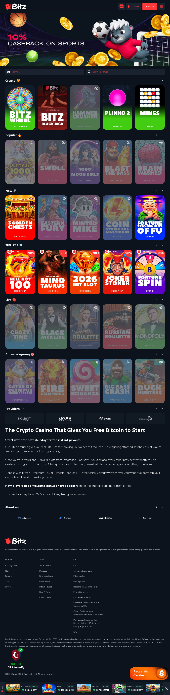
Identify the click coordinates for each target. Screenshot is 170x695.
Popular (8, 576)
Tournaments (45, 565)
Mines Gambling (80, 592)
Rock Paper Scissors (82, 597)
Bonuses (43, 571)
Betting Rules (79, 581)
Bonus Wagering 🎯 (19, 354)
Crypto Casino (45, 597)
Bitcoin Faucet (45, 586)
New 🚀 (11, 191)
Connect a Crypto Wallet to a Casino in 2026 (86, 604)
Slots (7, 581)
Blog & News (45, 592)
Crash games (11, 565)
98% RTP (9, 586)
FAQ (75, 565)
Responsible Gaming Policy (85, 586)
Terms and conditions (82, 571)
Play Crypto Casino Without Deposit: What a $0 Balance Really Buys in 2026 (86, 623)
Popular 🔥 (13, 135)
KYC (75, 632)
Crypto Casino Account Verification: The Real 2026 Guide (88, 613)
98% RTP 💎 (14, 245)
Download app (46, 576)
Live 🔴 (10, 300)
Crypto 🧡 (12, 81)
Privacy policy (79, 576)
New (7, 571)
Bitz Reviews (45, 581)
